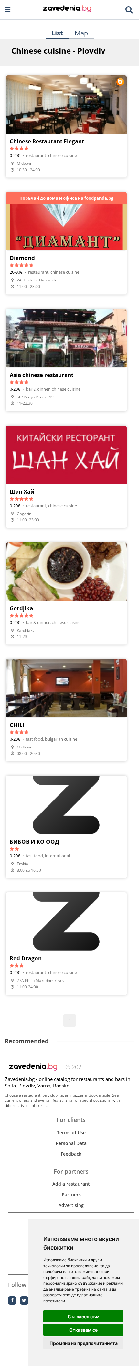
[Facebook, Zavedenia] (12, 1300)
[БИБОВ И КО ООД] (66, 827)
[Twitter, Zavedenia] (24, 1300)
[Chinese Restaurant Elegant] (66, 126)
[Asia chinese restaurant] (66, 360)
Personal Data (71, 1143)
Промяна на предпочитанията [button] (83, 1343)
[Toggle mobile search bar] (129, 9)
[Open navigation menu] (7, 9)
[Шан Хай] (66, 477)
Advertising (71, 1205)
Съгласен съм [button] (84, 1316)
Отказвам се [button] (83, 1330)
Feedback (71, 1154)
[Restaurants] (67, 9)
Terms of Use (71, 1132)
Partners (71, 1194)
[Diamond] (66, 243)
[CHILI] (66, 710)
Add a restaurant (71, 1184)
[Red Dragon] (66, 943)
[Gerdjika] (66, 593)
